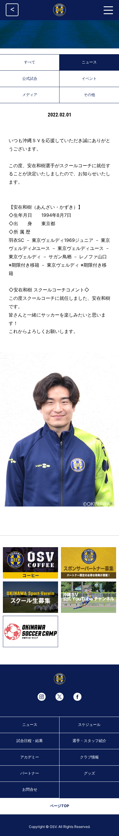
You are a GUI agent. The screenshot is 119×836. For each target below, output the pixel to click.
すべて (29, 62)
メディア (29, 95)
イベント (89, 78)
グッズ (89, 773)
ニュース (89, 62)
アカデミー (29, 757)
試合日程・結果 (29, 741)
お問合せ (29, 789)
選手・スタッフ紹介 (89, 741)
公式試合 (29, 78)
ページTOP (59, 806)
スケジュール (89, 724)
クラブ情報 (89, 757)
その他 (89, 95)
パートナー (29, 773)
